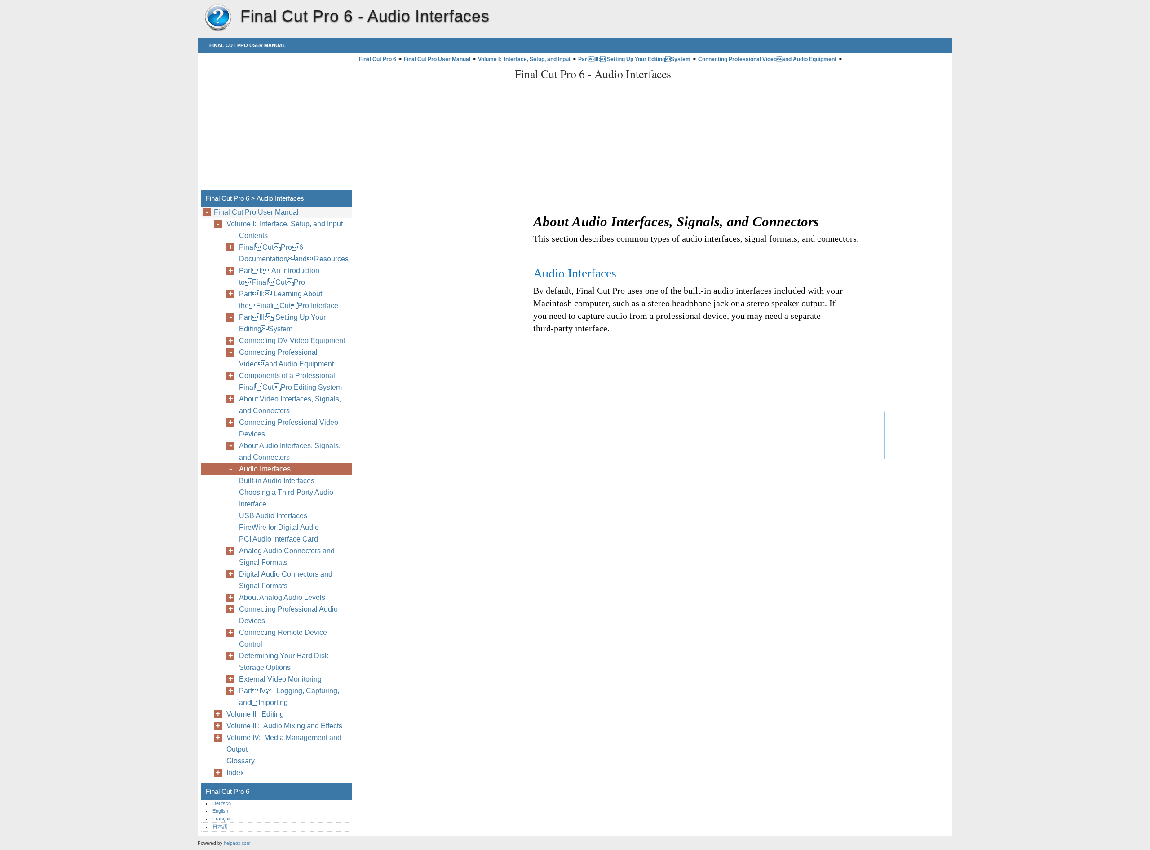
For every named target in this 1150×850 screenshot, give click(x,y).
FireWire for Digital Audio (279, 527)
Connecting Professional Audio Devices (288, 615)
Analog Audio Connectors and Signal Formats (287, 556)
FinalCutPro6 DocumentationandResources (294, 253)
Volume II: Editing (255, 714)
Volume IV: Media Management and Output (283, 743)
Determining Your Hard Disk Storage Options (283, 661)
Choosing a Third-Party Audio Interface (286, 498)
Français (222, 818)
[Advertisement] (432, 129)
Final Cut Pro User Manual (247, 45)
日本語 (219, 826)
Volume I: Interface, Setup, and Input (524, 59)
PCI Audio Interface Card (278, 539)
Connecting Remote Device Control (283, 638)
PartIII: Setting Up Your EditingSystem (634, 59)
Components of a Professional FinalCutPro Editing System (290, 381)
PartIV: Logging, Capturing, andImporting (289, 696)
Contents (253, 235)
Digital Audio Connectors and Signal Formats (285, 580)
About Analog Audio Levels (282, 597)
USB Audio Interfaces (273, 516)
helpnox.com (237, 843)
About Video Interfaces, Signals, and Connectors (290, 404)
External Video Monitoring (280, 679)
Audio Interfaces (265, 469)
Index (235, 772)
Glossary (240, 761)
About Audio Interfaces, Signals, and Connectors (290, 451)
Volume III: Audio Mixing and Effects (284, 726)
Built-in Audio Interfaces (276, 480)
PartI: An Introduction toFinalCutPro (279, 276)
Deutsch (221, 803)
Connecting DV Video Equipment (292, 340)
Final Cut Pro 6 (217, 17)
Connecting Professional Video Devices (288, 428)
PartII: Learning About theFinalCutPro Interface (288, 299)
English (220, 811)
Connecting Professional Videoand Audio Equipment (767, 59)
